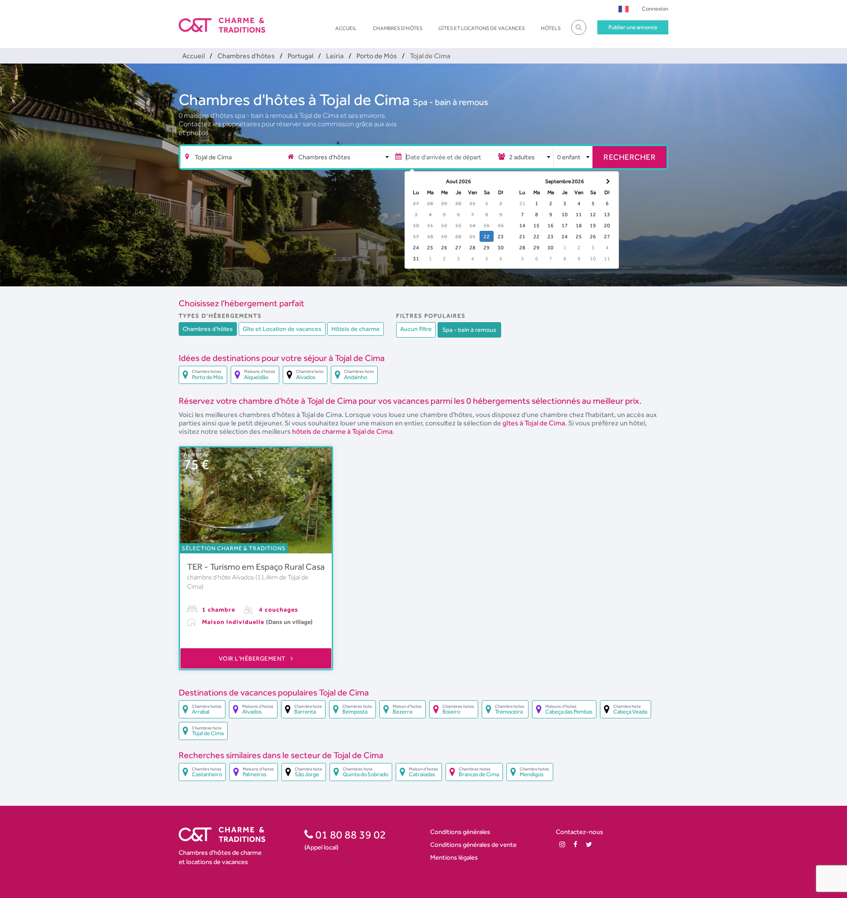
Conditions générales (460, 831)
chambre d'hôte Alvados (221, 577)
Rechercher (629, 157)
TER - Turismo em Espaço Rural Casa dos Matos (276, 566)
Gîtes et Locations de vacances (481, 28)
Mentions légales (454, 857)
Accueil (346, 28)
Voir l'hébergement (253, 658)
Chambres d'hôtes (398, 28)
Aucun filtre (416, 328)
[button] (623, 8)
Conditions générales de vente (473, 844)
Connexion (655, 8)
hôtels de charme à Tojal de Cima (342, 431)
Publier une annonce (632, 27)
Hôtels (551, 28)
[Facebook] (575, 844)
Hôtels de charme (355, 328)
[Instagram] (562, 844)
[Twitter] (589, 844)
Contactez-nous (579, 831)
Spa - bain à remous (450, 102)
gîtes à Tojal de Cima (533, 423)
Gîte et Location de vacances (282, 328)
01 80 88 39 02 (349, 834)
